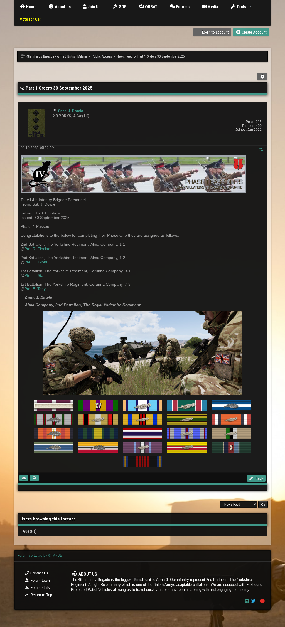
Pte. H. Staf (34, 275)
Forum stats (39, 588)
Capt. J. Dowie (70, 110)
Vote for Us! (30, 19)
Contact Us (38, 573)
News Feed (124, 56)
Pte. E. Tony (35, 289)
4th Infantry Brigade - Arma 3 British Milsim (56, 56)
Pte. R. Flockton (38, 248)
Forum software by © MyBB (39, 555)
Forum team (39, 580)
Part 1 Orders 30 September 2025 (161, 56)
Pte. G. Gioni (35, 262)
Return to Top (40, 595)
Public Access (102, 56)
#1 (261, 149)
